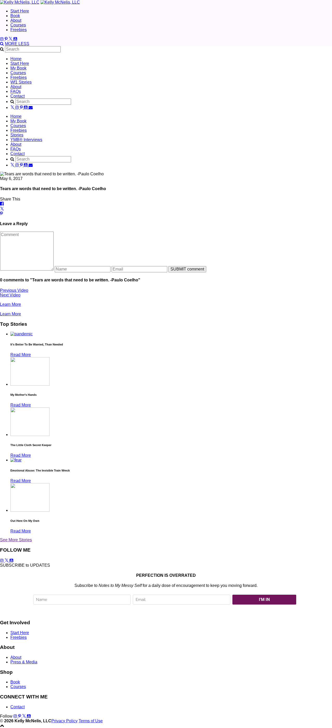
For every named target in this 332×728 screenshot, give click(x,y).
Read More (20, 354)
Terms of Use (91, 721)
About (15, 20)
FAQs (15, 91)
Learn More (10, 304)
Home (16, 59)
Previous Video (14, 290)
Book (15, 15)
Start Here (19, 11)
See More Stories (16, 540)
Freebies (18, 29)
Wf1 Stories (21, 82)
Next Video (10, 295)
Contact (17, 96)
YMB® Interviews (26, 139)
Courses (18, 25)
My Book (18, 68)
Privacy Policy (64, 721)
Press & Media (23, 662)
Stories (16, 135)
